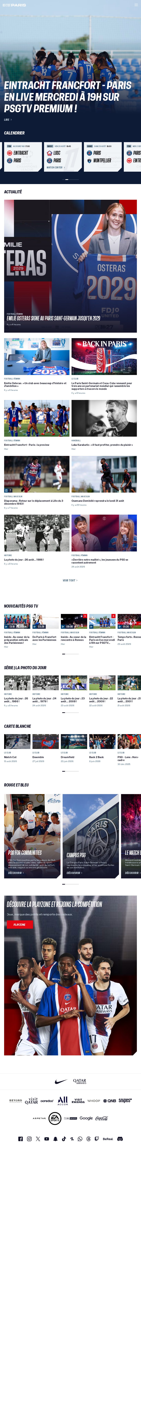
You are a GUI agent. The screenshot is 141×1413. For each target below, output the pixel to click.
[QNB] (109, 1100)
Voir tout (69, 580)
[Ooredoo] (47, 1100)
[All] (62, 1100)
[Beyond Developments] (15, 1100)
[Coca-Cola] (101, 1118)
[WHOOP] (94, 1100)
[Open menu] (136, 5)
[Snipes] (125, 1100)
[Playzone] (20, 924)
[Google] (86, 1118)
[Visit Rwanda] (78, 1100)
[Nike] (61, 1081)
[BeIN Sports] (70, 1118)
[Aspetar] (39, 1118)
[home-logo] (14, 5)
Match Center (54, 167)
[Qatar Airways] (79, 1081)
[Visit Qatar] (31, 1100)
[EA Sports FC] (54, 1118)
